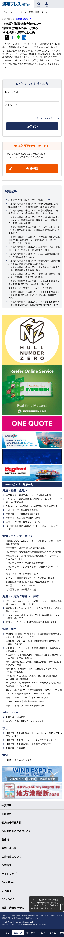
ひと (5, 728)
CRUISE (6, 890)
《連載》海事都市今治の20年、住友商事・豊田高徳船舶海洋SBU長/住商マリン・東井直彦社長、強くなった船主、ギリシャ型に (34, 240)
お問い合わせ (9, 848)
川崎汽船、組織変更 (15, 717)
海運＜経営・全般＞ (15, 490)
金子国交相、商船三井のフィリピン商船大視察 (28, 495)
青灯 (5, 754)
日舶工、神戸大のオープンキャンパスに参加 (27, 697)
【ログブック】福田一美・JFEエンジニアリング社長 (31, 740)
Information (10, 712)
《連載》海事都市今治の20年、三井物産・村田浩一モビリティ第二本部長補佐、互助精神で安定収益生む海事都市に (34, 230)
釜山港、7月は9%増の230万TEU (21, 585)
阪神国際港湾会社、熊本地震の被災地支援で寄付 (29, 581)
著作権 (5, 839)
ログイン (32, 126)
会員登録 (32, 168)
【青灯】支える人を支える (19, 760)
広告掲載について (11, 856)
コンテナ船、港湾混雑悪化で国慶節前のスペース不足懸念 (33, 552)
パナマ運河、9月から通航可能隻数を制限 (25, 548)
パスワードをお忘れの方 (47, 118)
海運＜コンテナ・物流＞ (17, 536)
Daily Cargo (8, 882)
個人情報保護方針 (11, 822)
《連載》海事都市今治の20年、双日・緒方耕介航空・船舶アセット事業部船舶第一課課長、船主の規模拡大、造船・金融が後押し (34, 220)
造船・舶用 (9, 629)
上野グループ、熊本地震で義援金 (22, 510)
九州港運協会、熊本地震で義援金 (22, 589)
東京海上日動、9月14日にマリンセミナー (26, 721)
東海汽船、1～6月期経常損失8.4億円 (23, 514)
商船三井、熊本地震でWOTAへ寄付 (23, 518)
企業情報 (6, 865)
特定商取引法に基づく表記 (16, 831)
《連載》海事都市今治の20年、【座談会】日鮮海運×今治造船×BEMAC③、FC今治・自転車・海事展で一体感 (33, 295)
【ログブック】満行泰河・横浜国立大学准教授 (28, 744)
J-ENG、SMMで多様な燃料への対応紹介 (25, 701)
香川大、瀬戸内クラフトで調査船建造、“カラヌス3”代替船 (34, 689)
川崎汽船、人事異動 (15, 748)
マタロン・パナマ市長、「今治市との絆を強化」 (31, 288)
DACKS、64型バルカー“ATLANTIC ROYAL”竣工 (29, 693)
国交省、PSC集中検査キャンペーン (23, 522)
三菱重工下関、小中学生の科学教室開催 (25, 705)
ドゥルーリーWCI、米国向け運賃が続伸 (25, 563)
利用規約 (6, 814)
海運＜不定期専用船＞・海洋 (20, 596)
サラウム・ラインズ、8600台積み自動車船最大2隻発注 (32, 622)
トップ (6, 933)
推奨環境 (6, 805)
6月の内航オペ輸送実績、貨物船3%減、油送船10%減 (31, 506)
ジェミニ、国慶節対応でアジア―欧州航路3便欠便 (30, 577)
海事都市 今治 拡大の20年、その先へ (29, 199)
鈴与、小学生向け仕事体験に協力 (22, 573)
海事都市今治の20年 (23, 19)
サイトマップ (9, 873)
